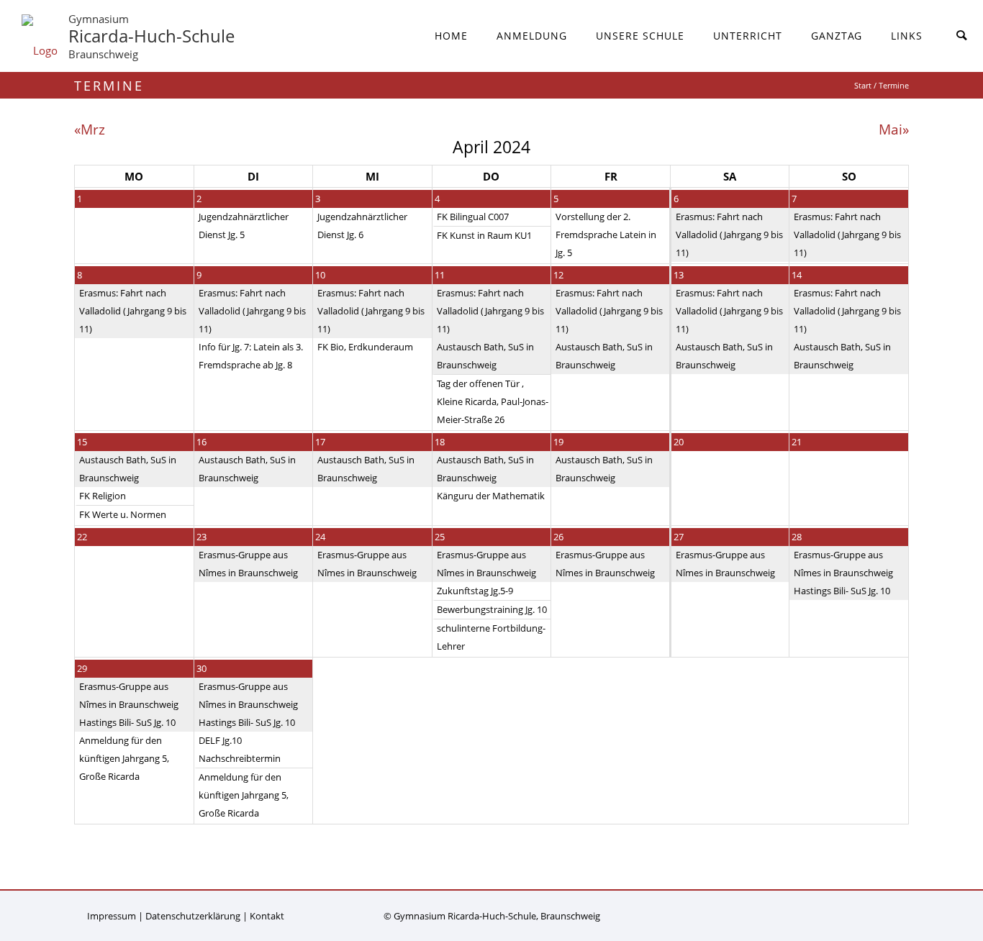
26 (558, 536)
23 (201, 536)
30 (201, 668)
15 (82, 441)
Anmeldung (532, 35)
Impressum (111, 915)
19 (558, 441)
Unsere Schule (640, 35)
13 (679, 274)
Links (907, 35)
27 (679, 536)
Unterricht (747, 35)
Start (862, 85)
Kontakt (267, 915)
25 (440, 536)
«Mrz (89, 129)
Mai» (894, 129)
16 (201, 441)
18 (440, 441)
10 (320, 274)
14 (797, 274)
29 (82, 668)
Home (451, 35)
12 (558, 274)
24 (320, 536)
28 (797, 536)
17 (320, 441)
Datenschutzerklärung (192, 915)
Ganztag (836, 35)
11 (440, 274)
